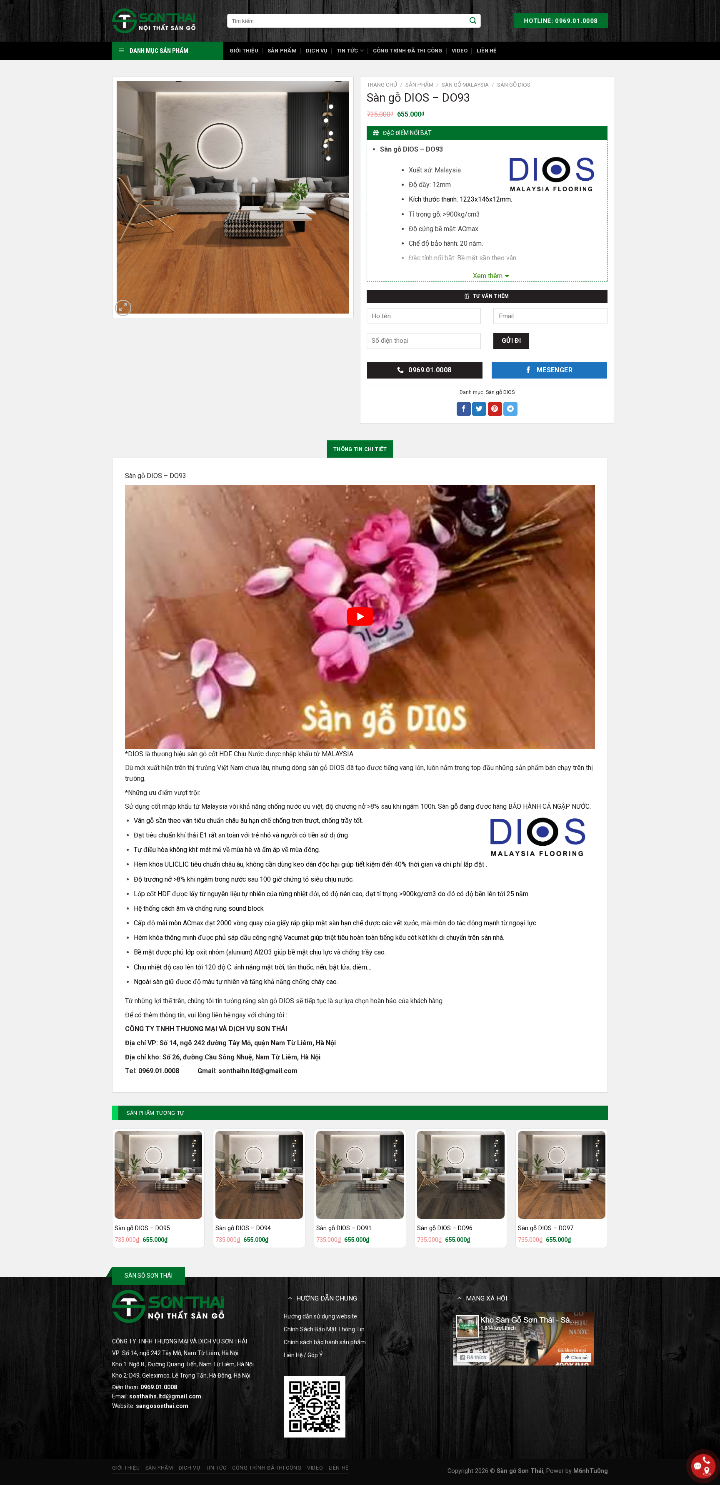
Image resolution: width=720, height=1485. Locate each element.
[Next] (607, 1191)
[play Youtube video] (360, 617)
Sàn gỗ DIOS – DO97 (545, 1228)
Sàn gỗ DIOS (513, 84)
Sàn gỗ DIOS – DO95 (142, 1228)
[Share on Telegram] (510, 409)
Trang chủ (382, 84)
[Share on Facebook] (464, 409)
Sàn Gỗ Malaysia (465, 84)
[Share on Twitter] (479, 409)
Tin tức (347, 50)
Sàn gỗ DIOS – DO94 (243, 1228)
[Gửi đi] (473, 21)
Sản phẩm (282, 50)
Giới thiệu (244, 50)
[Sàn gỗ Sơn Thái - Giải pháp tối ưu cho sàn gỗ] (153, 20)
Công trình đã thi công (407, 50)
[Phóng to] (123, 308)
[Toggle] (290, 1298)
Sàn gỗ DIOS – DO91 (344, 1228)
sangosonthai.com (162, 1406)
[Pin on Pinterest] (495, 409)
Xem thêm (487, 276)
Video (460, 50)
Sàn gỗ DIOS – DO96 (444, 1228)
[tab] (360, 449)
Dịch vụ (317, 50)
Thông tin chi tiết (360, 449)
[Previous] (112, 1191)
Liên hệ (487, 50)
